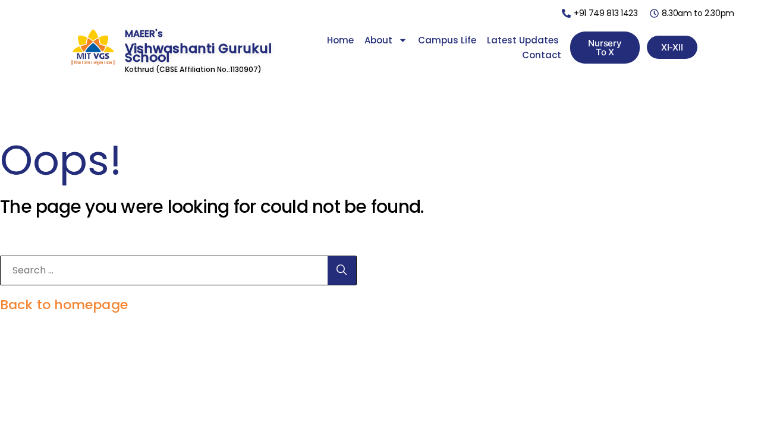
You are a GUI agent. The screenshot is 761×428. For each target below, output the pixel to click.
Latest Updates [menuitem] (523, 40)
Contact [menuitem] (541, 55)
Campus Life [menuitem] (447, 40)
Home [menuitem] (340, 40)
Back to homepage (64, 304)
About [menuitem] (378, 40)
